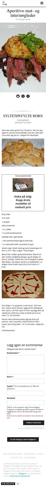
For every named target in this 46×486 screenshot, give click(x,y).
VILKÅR (40, 454)
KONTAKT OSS (16, 457)
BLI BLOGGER (30, 457)
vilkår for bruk (35, 428)
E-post (23, 387)
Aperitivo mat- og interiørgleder (23, 13)
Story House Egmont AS (20, 476)
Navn (10, 376)
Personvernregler (26, 428)
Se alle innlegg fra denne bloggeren (23, 439)
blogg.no (22, 473)
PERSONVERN (30, 454)
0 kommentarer (23, 120)
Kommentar (13, 353)
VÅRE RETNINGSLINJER (12, 454)
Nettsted (11, 398)
